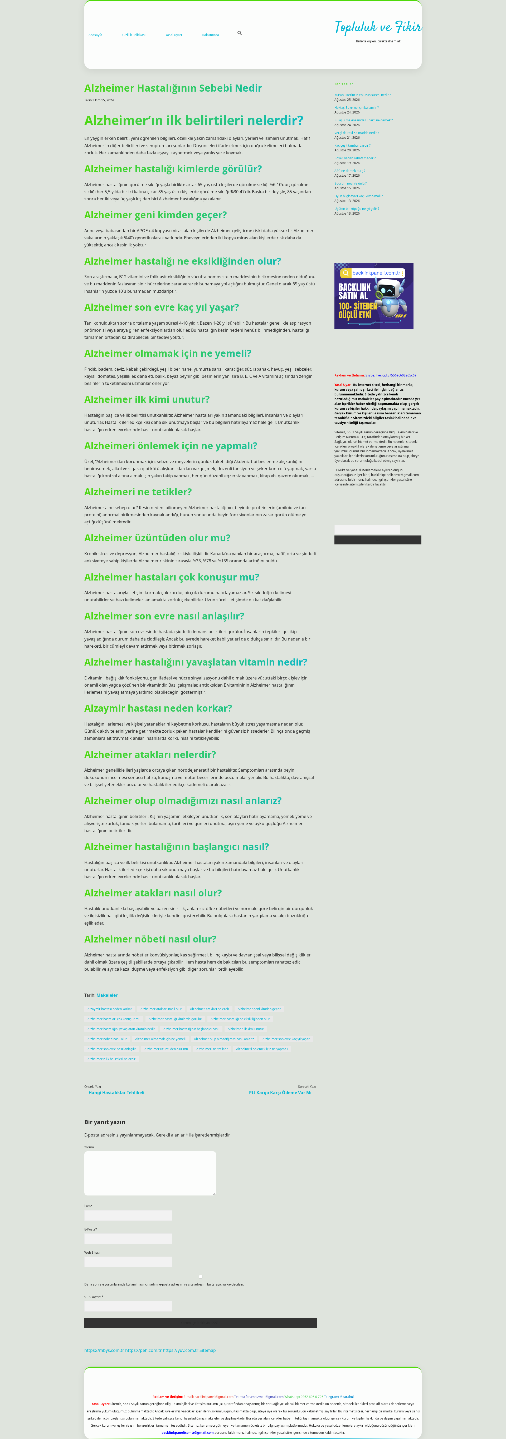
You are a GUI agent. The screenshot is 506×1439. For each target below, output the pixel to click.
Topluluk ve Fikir (378, 27)
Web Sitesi (92, 1252)
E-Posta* (90, 1229)
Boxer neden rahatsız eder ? (355, 158)
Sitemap (208, 1350)
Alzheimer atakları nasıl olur (161, 1009)
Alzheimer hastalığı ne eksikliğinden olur (240, 1019)
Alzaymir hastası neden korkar (109, 1009)
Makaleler (107, 995)
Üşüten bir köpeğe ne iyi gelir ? (356, 208)
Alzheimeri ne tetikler (212, 1049)
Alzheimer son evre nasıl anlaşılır (111, 1049)
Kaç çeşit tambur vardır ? (352, 145)
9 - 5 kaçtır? (94, 1297)
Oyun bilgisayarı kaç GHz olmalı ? (358, 196)
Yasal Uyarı (174, 35)
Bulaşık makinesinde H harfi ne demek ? (363, 120)
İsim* (88, 1206)
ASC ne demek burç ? (349, 170)
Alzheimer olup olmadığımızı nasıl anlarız (224, 1039)
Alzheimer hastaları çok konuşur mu (113, 1019)
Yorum (89, 1147)
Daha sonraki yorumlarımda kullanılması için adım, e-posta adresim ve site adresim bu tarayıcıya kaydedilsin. (164, 1284)
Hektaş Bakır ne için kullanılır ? (356, 107)
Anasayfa (95, 35)
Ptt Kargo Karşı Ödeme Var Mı (280, 1092)
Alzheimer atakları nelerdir (209, 1009)
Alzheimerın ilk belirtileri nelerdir (111, 1059)
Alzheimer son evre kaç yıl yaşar (286, 1039)
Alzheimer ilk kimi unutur (246, 1029)
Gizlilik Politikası (133, 35)
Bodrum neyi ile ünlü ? (350, 183)
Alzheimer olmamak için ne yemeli (160, 1039)
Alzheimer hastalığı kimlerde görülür (175, 1019)
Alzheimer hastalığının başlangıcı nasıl (191, 1029)
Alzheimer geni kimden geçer (259, 1009)
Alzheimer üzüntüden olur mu (166, 1049)
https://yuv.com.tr (180, 1350)
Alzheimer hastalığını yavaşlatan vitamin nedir (121, 1029)
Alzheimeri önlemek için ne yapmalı (262, 1049)
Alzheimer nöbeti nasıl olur (107, 1039)
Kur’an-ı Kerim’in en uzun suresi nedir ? (362, 95)
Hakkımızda (210, 35)
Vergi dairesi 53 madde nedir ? (356, 133)
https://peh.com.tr (143, 1350)
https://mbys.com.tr (104, 1350)
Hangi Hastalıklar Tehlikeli (116, 1092)
